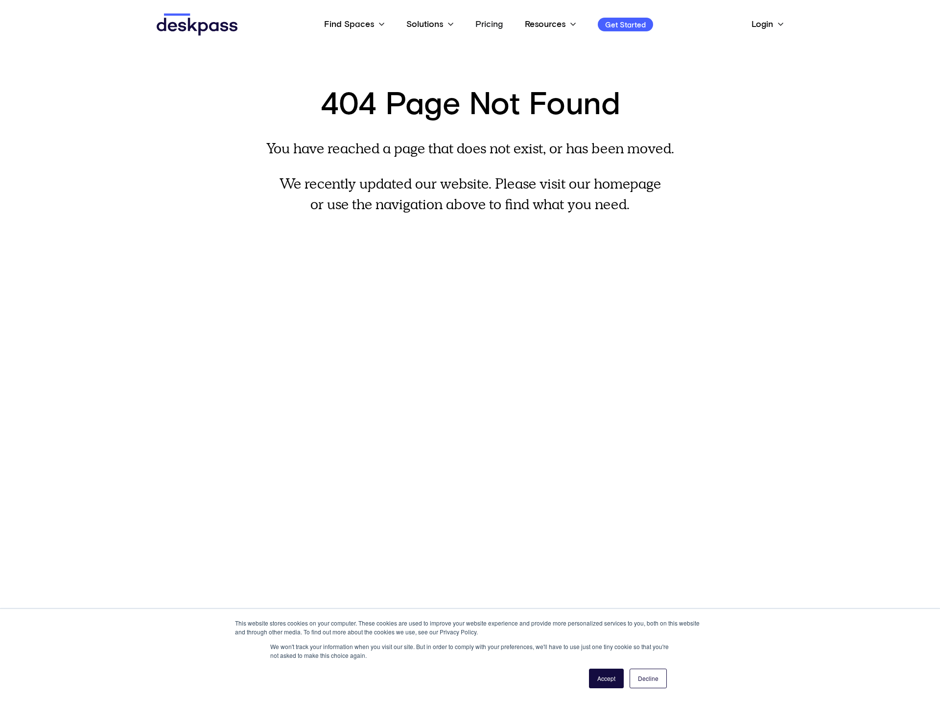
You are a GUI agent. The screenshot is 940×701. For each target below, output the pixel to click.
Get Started (625, 25)
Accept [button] (606, 678)
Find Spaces (349, 24)
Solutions (424, 24)
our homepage (615, 183)
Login (762, 24)
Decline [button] (648, 678)
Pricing (489, 24)
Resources (545, 24)
